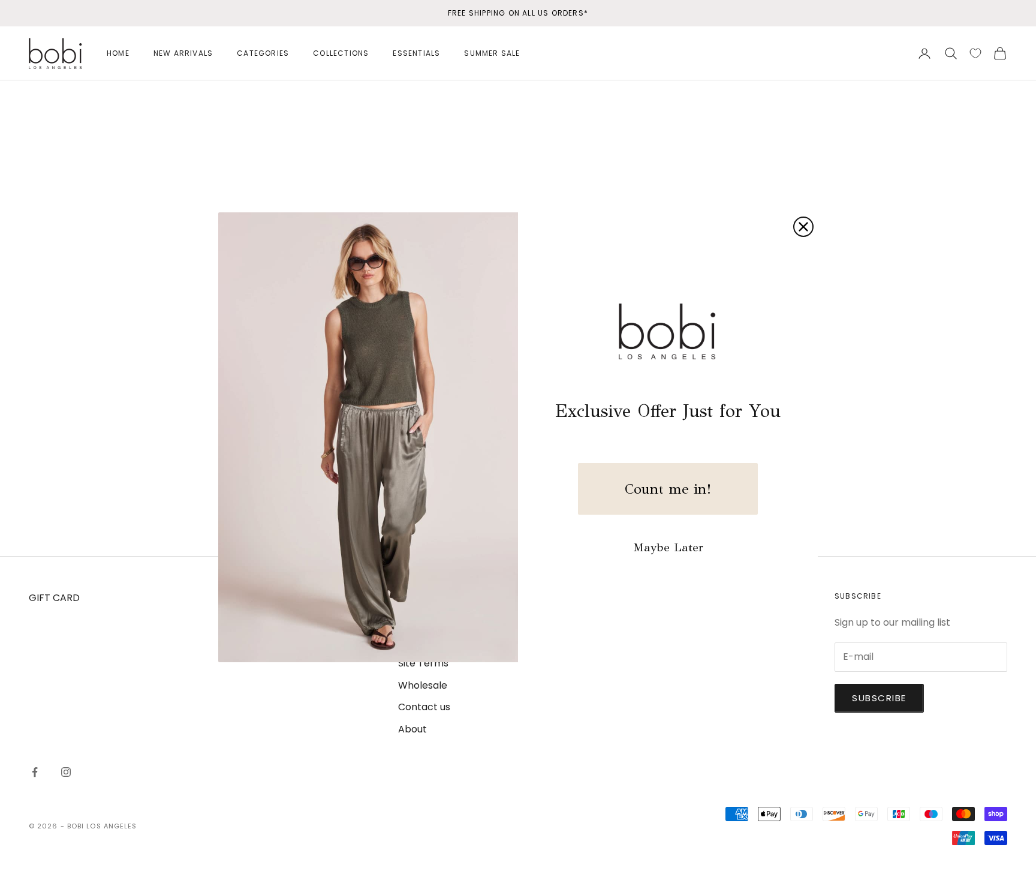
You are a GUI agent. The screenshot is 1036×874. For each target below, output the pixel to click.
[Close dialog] (803, 226)
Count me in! (668, 489)
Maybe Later (668, 547)
